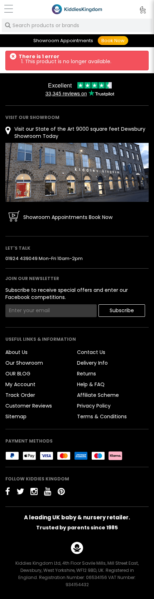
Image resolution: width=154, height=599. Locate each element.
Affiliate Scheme (98, 395)
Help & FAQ (91, 384)
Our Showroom (24, 362)
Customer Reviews (28, 405)
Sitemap (16, 416)
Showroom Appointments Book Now (67, 217)
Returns (86, 373)
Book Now (113, 40)
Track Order (20, 395)
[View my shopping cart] (138, 11)
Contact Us (91, 352)
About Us (16, 352)
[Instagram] (34, 491)
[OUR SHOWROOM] (77, 172)
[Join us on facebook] (7, 491)
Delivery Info (92, 362)
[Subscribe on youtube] (47, 491)
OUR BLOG (17, 373)
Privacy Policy (94, 405)
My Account (20, 384)
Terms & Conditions (102, 416)
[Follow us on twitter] (20, 491)
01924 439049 (21, 258)
